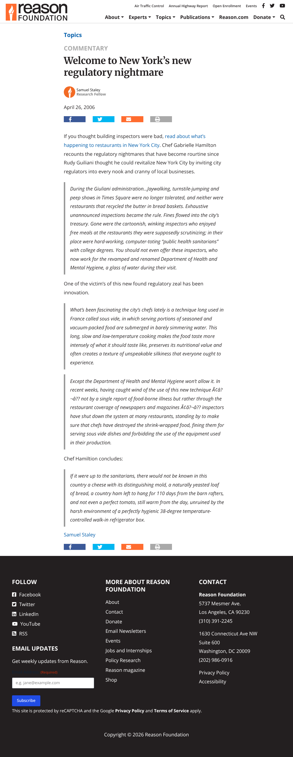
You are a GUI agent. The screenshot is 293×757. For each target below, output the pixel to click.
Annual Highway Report (188, 5)
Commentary (86, 48)
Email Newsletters (126, 631)
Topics (163, 17)
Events (251, 5)
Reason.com (234, 17)
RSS (23, 633)
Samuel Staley (79, 534)
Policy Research (123, 660)
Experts (138, 17)
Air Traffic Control (149, 5)
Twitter (27, 604)
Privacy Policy (214, 672)
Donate (262, 17)
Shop (111, 679)
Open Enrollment (227, 5)
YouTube (30, 623)
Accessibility (212, 681)
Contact (114, 611)
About (112, 17)
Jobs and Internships (129, 650)
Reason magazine (125, 670)
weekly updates (38, 661)
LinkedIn (29, 614)
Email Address (35, 672)
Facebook (30, 594)
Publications (195, 17)
